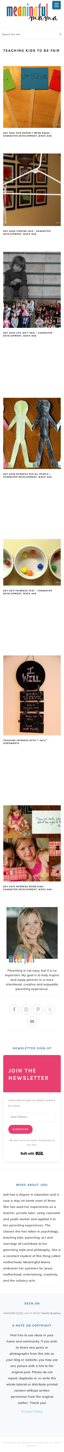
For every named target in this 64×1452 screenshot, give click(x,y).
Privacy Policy (32, 1411)
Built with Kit (32, 1153)
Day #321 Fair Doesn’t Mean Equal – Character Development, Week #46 (27, 134)
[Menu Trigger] (56, 5)
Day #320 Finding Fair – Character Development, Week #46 (27, 232)
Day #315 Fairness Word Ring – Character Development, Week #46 (27, 888)
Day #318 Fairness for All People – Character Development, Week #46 (27, 475)
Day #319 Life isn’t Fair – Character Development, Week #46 (28, 334)
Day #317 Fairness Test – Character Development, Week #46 (27, 592)
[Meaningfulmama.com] (32, 22)
